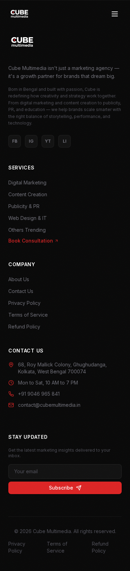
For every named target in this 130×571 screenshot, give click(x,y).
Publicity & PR (24, 206)
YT (48, 141)
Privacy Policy (24, 303)
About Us (18, 279)
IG (31, 141)
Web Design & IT (27, 218)
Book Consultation (30, 241)
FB (14, 141)
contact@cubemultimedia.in (49, 405)
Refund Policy (24, 327)
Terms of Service (28, 315)
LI (65, 141)
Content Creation (27, 194)
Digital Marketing (27, 182)
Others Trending (27, 230)
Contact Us (20, 291)
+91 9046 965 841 (39, 394)
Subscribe (61, 488)
